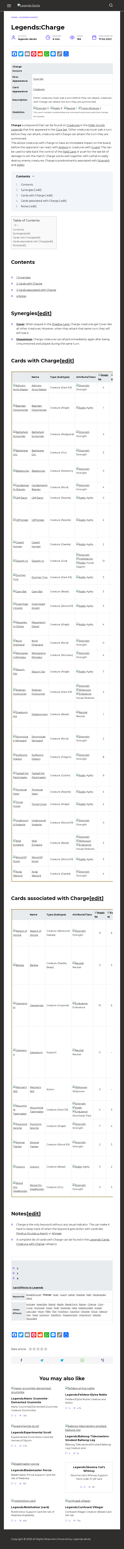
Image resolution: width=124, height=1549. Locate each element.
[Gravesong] (20, 1054)
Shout (94, 1311)
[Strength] (39, 108)
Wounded (31, 1318)
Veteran (97, 1315)
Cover (20, 324)
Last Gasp (31, 1311)
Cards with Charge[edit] (26, 237)
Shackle (85, 1311)
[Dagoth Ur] (20, 560)
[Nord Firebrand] (21, 644)
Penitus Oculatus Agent (32, 1233)
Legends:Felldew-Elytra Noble (86, 1394)
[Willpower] (83, 690)
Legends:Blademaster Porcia (31, 1470)
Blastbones (38, 470)
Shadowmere (40, 714)
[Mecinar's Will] (20, 1091)
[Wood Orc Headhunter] (20, 1191)
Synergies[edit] (21, 233)
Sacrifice (74, 1311)
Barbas (34, 965)
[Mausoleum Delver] (21, 626)
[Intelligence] (84, 558)
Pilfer (48, 1311)
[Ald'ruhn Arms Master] (21, 389)
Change (92, 1304)
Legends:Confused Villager (84, 1507)
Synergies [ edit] (31, 190)
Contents (27, 184)
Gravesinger (37, 1005)
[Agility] (55, 108)
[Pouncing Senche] (20, 1128)
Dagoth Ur (38, 560)
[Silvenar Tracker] (20, 1146)
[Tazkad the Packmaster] (21, 777)
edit (44, 313)
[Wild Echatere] (21, 844)
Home (14, 17)
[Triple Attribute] (88, 108)
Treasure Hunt (70, 1315)
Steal (35, 1315)
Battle (60, 1304)
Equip (49, 1308)
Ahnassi (56, 1233)
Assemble (42, 1304)
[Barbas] (18, 965)
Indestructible (85, 1308)
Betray (82, 1304)
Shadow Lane (60, 324)
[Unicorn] (19, 1166)
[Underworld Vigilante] (21, 824)
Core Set (38, 79)
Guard (95, 147)
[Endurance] (83, 693)
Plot (54, 1311)
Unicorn (34, 1166)
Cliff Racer (37, 497)
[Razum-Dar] (21, 673)
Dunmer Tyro (40, 577)
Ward (29, 1298)
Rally (89, 1294)
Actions (63, 147)
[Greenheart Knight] (21, 608)
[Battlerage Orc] (21, 454)
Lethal (71, 1294)
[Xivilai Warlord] (21, 875)
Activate (30, 1304)
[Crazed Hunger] (21, 546)
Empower (39, 1308)
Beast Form (71, 1304)
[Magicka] (103, 379)
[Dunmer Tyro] (21, 579)
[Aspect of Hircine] (20, 935)
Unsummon (24, 339)
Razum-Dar (38, 671)
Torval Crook (39, 804)
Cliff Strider (38, 520)
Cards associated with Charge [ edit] (44, 200)
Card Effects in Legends (28, 1287)
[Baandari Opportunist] (21, 409)
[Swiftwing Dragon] (21, 758)
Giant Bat (37, 591)
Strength (104, 160)
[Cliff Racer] (20, 497)
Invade (98, 1308)
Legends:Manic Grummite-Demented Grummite (29, 1400)
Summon (44, 1315)
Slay (28, 1315)
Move (41, 1311)
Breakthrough (33, 1294)
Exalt (56, 1308)
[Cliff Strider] (20, 520)
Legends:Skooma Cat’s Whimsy (89, 1469)
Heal (74, 1308)
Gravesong (36, 1052)
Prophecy (63, 1311)
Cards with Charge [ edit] (37, 195)
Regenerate (99, 1294)
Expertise (65, 1308)
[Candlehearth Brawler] (21, 489)
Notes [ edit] (28, 206)
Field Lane (69, 151)
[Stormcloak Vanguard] (21, 740)
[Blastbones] (21, 470)
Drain (55, 1294)
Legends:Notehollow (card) (30, 1507)
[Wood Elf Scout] (21, 861)
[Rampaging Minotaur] (21, 657)
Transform (56, 1315)
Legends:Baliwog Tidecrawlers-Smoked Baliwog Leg (87, 1438)
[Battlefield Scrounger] (21, 436)
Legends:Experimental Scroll (31, 1432)
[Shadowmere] (21, 716)
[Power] (111, 916)
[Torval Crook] (21, 806)
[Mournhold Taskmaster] (20, 1113)
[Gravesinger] (20, 1007)
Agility (20, 165)
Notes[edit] (19, 245)
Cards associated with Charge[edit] (33, 241)
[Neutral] (69, 108)
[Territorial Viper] (21, 793)
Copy (100, 1304)
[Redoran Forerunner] (21, 693)
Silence (103, 1311)
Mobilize (80, 1294)
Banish (52, 1304)
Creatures (39, 89)
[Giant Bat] (19, 591)
